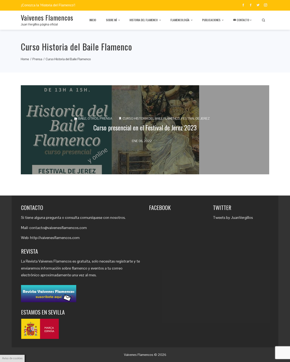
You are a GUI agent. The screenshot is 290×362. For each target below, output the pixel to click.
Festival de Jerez (195, 118)
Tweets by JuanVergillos (233, 217)
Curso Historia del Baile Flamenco (151, 118)
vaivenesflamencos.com (60, 237)
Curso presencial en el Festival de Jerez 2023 (145, 127)
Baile (82, 118)
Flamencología (179, 20)
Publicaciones (211, 20)
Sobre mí (111, 20)
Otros (93, 118)
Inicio (92, 20)
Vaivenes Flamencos (47, 17)
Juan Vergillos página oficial (39, 24)
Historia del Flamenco (144, 20)
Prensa (106, 118)
